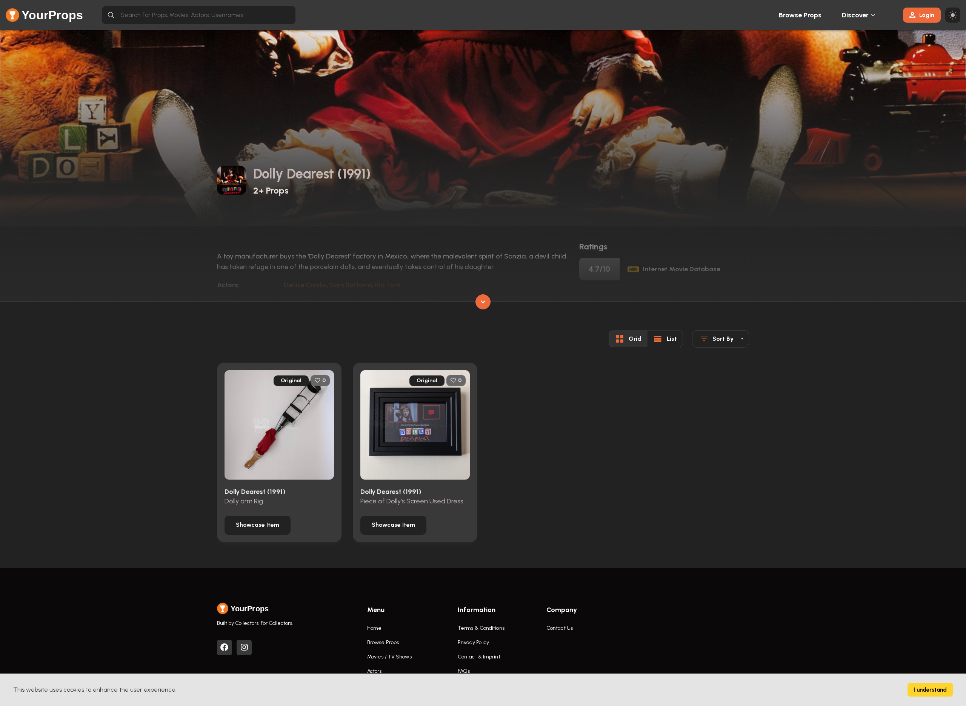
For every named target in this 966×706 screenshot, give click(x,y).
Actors (374, 671)
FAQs (464, 671)
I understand (930, 689)
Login (926, 14)
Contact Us (559, 628)
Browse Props (800, 15)
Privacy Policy (473, 642)
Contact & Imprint (479, 657)
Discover (855, 15)
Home (374, 628)
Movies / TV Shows (389, 657)
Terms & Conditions (481, 628)
